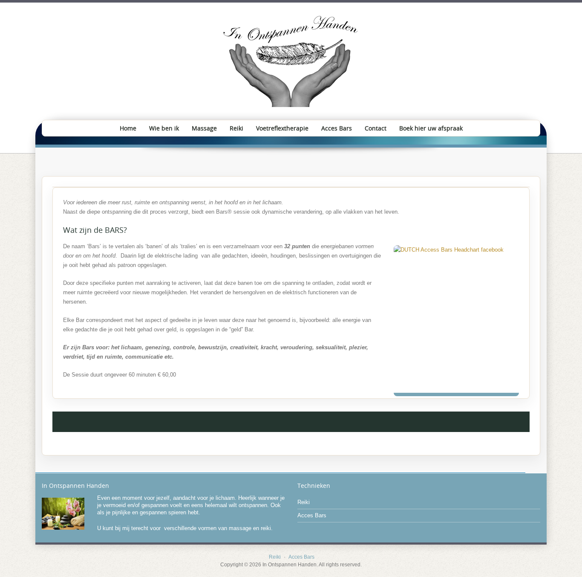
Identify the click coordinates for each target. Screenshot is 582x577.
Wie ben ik (164, 128)
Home (128, 128)
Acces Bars (336, 128)
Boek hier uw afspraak (431, 128)
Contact (375, 128)
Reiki (236, 128)
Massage (204, 128)
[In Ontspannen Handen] (291, 61)
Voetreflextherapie (282, 128)
